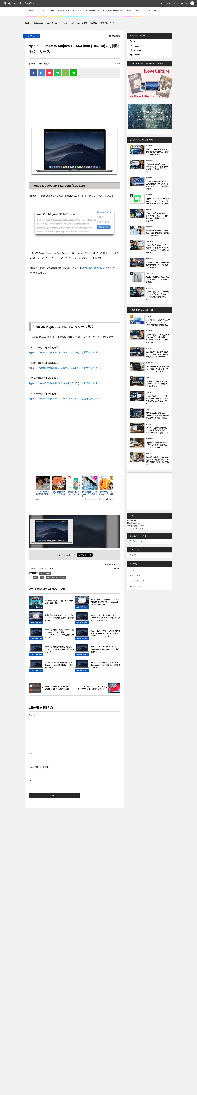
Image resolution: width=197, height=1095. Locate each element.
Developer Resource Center (95, 268)
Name (31, 753)
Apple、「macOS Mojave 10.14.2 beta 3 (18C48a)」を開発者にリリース (65, 368)
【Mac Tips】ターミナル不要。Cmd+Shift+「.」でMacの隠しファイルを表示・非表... (157, 399)
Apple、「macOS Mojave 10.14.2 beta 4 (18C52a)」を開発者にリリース (65, 352)
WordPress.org (135, 586)
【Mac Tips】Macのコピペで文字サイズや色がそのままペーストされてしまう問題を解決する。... (157, 249)
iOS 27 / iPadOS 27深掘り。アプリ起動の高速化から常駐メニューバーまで (157, 152)
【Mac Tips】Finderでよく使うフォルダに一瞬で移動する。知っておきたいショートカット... (157, 338)
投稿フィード (135, 576)
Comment (33, 715)
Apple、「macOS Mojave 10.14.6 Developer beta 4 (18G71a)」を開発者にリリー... (105, 649)
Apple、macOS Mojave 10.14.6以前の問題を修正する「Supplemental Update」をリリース (105, 601)
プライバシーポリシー (138, 541)
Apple (36, 578)
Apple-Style (131, 520)
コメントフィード (137, 581)
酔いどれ (34, 64)
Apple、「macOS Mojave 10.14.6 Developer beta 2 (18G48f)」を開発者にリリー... (105, 665)
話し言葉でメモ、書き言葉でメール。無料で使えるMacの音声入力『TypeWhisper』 (157, 354)
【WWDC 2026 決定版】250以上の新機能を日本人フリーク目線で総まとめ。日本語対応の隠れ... (158, 185)
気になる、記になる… (136, 529)
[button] (192, 3)
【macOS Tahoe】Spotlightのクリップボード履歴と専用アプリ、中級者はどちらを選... (157, 168)
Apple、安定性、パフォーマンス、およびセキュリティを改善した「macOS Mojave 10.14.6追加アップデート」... (59, 633)
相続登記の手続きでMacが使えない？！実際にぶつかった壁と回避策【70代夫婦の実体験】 (157, 461)
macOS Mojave (32, 36)
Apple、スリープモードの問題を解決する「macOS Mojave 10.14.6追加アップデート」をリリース (105, 633)
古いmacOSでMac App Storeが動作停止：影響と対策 (59, 602)
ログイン (133, 570)
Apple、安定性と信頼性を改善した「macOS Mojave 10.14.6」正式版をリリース (59, 649)
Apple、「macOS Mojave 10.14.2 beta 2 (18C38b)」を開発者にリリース (65, 383)
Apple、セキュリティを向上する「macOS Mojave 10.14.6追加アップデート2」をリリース (105, 617)
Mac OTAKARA (133, 523)
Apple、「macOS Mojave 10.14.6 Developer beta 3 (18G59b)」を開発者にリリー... (59, 665)
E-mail (31, 767)
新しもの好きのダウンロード (138, 526)
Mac (42, 578)
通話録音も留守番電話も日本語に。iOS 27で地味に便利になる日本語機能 (157, 232)
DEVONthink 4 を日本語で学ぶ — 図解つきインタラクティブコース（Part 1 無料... (158, 369)
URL (31, 780)
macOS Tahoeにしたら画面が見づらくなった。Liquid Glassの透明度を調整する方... (158, 322)
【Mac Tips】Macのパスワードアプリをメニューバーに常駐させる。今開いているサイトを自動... (157, 217)
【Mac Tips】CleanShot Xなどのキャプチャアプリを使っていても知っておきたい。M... (157, 295)
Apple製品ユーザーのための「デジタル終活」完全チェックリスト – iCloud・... (157, 445)
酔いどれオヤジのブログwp (19, 3)
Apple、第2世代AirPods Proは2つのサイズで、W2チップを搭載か (157, 279)
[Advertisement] (74, 102)
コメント (44, 568)
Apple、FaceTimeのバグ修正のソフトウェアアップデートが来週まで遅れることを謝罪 (157, 201)
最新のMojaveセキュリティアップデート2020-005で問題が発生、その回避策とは (60, 617)
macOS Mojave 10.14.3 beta (56, 578)
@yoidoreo (69, 555)
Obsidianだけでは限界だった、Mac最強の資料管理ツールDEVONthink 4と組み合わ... (158, 430)
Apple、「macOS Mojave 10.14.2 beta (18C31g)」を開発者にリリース (64, 398)
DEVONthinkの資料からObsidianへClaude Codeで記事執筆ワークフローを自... (157, 415)
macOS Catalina (36, 607)
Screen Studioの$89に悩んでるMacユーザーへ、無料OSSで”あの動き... (157, 383)
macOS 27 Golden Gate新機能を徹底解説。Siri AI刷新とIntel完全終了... (157, 264)
